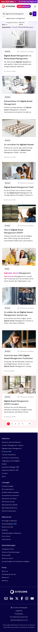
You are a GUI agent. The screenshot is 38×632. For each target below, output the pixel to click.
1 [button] (8, 424)
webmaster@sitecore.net (19, 620)
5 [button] (22, 424)
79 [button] (29, 424)
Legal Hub (19, 611)
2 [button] (11, 424)
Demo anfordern (24, 6)
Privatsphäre (19, 614)
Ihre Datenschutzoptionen (19, 617)
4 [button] (18, 424)
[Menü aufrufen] (35, 6)
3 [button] (15, 424)
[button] (30, 13)
